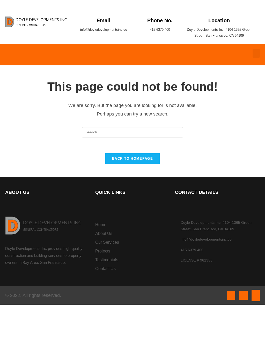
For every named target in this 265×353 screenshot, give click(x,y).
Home (100, 224)
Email (104, 20)
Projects (102, 251)
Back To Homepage (132, 158)
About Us (103, 233)
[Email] (103, 8)
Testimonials (106, 260)
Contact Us (105, 268)
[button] (256, 53)
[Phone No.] (160, 8)
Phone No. (160, 20)
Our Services (107, 242)
